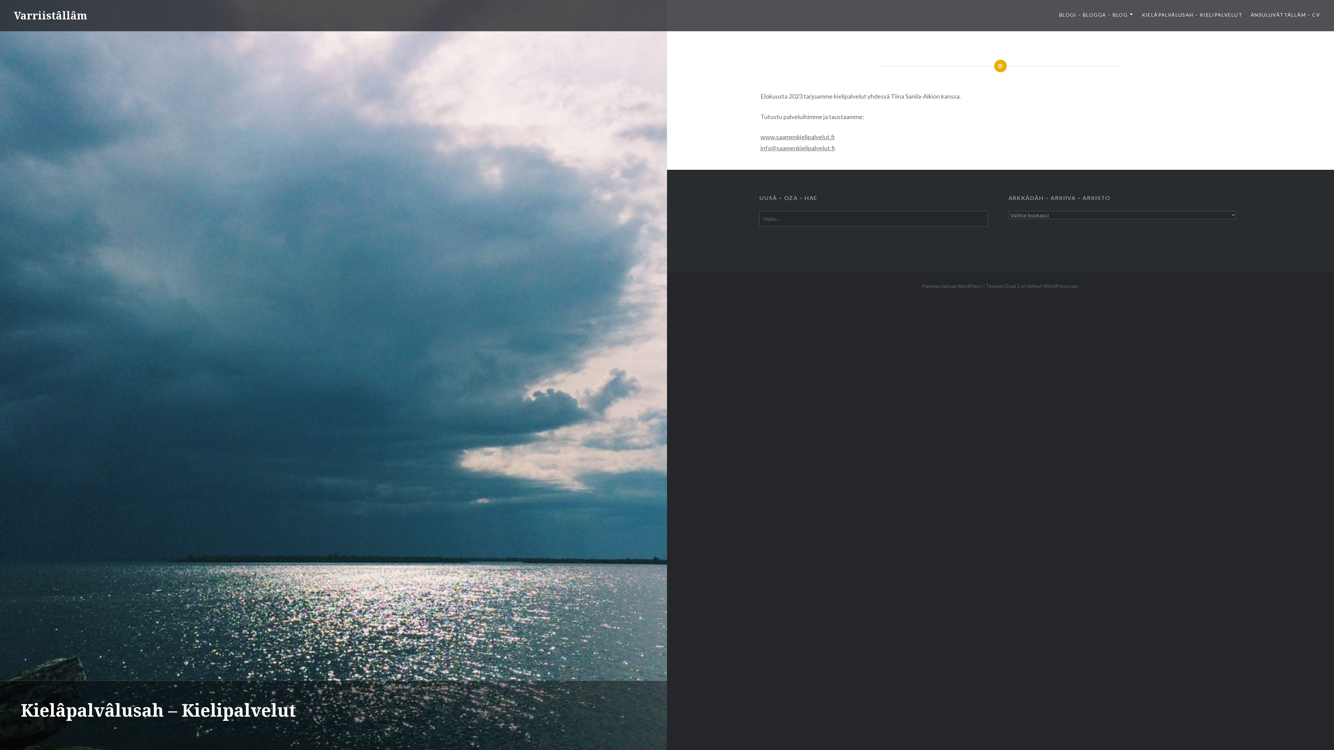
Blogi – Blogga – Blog (1093, 15)
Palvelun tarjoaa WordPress (952, 286)
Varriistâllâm (50, 15)
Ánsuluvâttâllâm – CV (1285, 15)
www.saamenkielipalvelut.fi (797, 137)
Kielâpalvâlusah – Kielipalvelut (1192, 15)
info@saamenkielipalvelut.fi (797, 148)
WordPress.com (1060, 286)
